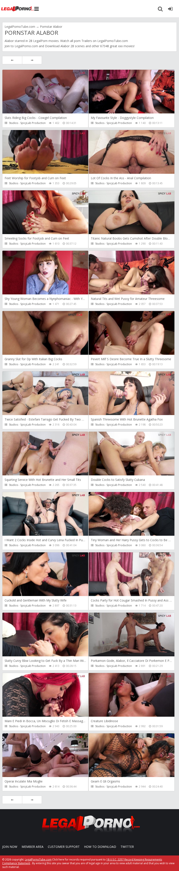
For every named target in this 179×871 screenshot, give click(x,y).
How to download (100, 847)
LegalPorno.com (26, 46)
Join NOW (9, 847)
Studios (13, 123)
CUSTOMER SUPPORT (64, 847)
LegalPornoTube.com (17, 8)
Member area (32, 847)
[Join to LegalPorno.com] (89, 834)
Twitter (127, 847)
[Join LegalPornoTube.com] (170, 8)
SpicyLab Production (33, 123)
